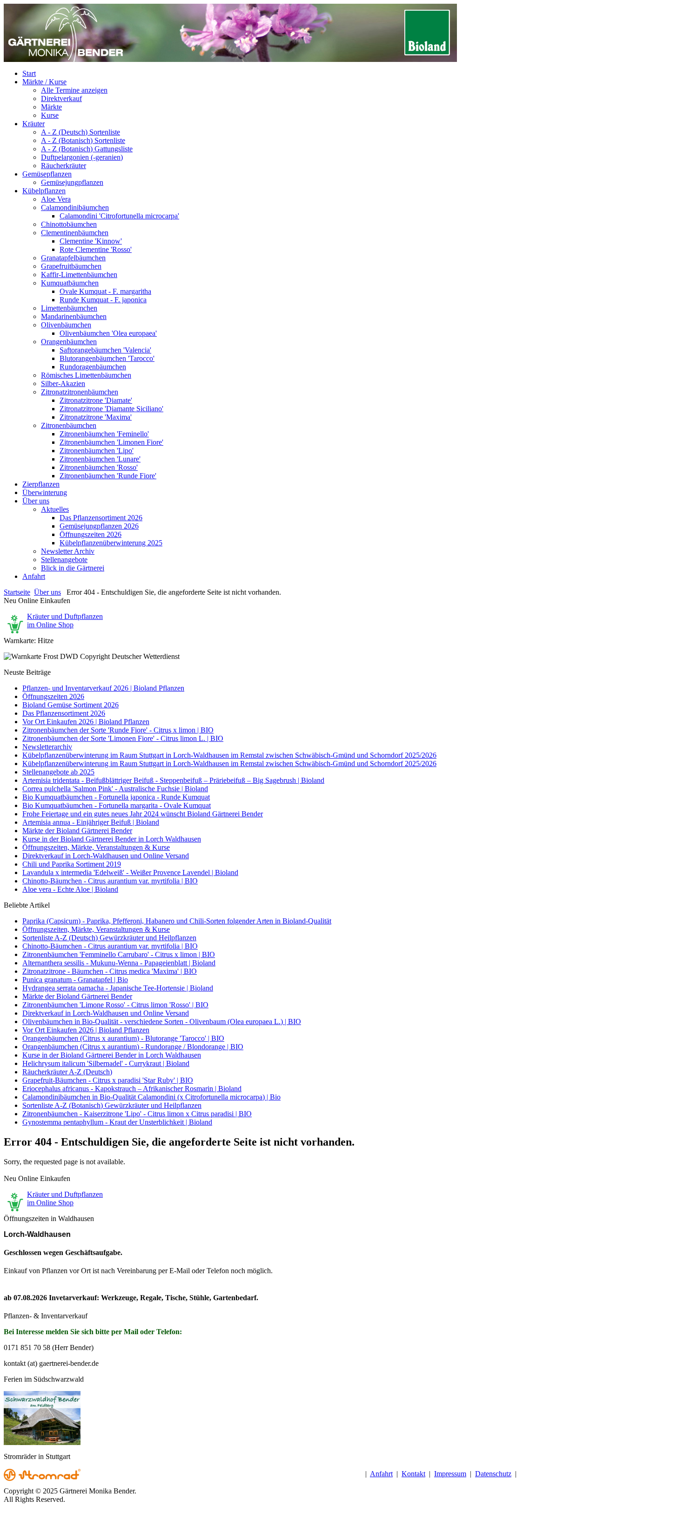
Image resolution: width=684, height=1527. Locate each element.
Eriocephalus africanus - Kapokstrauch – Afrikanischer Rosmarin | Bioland (131, 1089)
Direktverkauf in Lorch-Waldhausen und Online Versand (105, 856)
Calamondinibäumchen (75, 207)
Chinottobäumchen (69, 224)
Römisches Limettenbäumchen (86, 375)
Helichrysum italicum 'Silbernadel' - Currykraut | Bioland (105, 1063)
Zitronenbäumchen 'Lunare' (100, 459)
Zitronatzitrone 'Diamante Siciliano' (111, 409)
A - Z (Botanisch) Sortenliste (83, 140)
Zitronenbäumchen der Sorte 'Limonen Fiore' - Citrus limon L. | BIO (122, 738)
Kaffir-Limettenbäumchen (79, 274)
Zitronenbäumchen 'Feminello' (104, 434)
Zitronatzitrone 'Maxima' (96, 417)
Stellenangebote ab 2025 (58, 772)
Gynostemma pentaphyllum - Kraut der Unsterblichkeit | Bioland (117, 1122)
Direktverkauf (61, 98)
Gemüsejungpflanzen (72, 182)
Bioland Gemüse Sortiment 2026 (70, 705)
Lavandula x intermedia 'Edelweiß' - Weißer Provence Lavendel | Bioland (130, 872)
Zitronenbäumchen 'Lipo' (97, 451)
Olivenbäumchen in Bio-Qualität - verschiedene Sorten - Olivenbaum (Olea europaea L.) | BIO (161, 1021)
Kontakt (413, 1474)
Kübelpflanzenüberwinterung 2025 (111, 543)
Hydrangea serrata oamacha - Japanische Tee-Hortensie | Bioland (117, 988)
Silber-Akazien (63, 383)
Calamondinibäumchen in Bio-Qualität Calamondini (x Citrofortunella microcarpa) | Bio (151, 1097)
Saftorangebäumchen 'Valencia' (105, 350)
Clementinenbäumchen (74, 233)
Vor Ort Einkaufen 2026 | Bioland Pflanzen (85, 722)
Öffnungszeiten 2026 (90, 534)
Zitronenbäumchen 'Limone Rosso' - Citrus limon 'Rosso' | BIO (115, 1005)
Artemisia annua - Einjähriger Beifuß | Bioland (90, 822)
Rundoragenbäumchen (93, 367)
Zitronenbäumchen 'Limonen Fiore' (111, 442)
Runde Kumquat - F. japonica (103, 300)
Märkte (51, 107)
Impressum (450, 1474)
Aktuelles (55, 509)
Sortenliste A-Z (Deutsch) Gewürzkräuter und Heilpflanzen (109, 938)
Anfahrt (381, 1474)
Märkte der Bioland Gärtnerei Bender (77, 831)
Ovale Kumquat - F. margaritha (105, 291)
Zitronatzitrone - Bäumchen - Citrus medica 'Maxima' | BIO (109, 971)
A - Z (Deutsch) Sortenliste (80, 132)
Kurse (50, 115)
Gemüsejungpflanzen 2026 (99, 526)
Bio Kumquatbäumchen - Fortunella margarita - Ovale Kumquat (116, 805)
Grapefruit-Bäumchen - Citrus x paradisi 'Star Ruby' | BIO (107, 1080)
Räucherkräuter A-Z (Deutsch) (67, 1072)
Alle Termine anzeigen (74, 90)
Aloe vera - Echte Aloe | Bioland (70, 889)
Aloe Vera (56, 199)
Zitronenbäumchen (68, 425)
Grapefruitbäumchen (71, 266)
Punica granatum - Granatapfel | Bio (75, 980)
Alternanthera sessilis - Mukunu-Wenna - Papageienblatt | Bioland (118, 963)
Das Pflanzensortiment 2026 (101, 518)
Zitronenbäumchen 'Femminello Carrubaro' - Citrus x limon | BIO (118, 954)
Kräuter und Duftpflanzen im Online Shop (65, 620)
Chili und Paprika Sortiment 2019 (71, 864)
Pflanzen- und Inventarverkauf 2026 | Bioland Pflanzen (103, 688)
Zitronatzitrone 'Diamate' (96, 400)
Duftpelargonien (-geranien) (82, 157)
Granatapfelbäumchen (73, 258)
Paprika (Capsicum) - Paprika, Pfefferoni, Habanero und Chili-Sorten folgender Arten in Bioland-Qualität (176, 921)
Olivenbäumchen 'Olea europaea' (108, 333)
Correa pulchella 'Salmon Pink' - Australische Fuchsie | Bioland (115, 789)
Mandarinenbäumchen (74, 316)
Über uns (47, 592)
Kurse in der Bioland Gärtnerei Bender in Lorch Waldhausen (111, 839)
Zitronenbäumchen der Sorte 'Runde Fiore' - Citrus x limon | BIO (118, 730)
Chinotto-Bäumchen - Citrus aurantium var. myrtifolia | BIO (110, 881)
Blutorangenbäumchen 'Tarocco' (107, 358)
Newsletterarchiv (47, 747)
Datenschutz (493, 1474)
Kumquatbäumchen (70, 283)
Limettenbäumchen (69, 308)
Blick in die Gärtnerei (72, 568)
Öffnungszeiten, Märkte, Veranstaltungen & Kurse (96, 847)
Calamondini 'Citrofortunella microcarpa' (119, 216)
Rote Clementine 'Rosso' (96, 249)
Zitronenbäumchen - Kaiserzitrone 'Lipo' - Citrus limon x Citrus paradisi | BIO (137, 1114)
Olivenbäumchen (66, 325)
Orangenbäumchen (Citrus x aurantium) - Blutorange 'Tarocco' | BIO (123, 1038)
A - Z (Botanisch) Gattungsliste (87, 149)
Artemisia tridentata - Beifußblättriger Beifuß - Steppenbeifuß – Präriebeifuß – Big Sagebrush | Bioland (173, 780)
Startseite (17, 592)
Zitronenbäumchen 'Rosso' (99, 467)
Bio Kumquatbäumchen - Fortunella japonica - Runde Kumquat (116, 797)
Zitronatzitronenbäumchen (79, 392)
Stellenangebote (64, 559)
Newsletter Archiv (67, 551)
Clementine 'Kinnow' (91, 241)
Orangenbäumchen (69, 342)
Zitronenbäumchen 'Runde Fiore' (108, 476)
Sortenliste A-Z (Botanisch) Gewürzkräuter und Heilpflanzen (111, 1105)
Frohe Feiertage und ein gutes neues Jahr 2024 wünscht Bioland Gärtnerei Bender (142, 814)
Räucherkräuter (63, 166)
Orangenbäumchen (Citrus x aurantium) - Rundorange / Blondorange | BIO (132, 1047)
